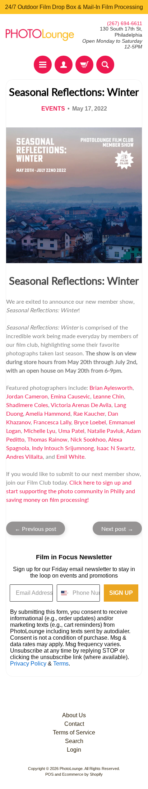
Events (53, 109)
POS (49, 774)
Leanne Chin (108, 396)
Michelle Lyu (39, 430)
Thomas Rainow (47, 439)
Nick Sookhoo (88, 439)
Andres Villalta (24, 456)
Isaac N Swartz (115, 447)
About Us (74, 715)
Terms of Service (74, 732)
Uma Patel (71, 430)
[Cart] (84, 65)
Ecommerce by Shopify (82, 774)
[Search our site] (105, 65)
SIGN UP (121, 593)
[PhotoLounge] (40, 35)
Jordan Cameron (27, 396)
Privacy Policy (28, 663)
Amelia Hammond (48, 413)
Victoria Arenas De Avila (81, 404)
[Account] (64, 65)
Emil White (70, 456)
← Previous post (35, 528)
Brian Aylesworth (111, 387)
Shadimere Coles (27, 404)
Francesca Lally (52, 422)
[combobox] (63, 593)
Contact (74, 724)
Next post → (117, 528)
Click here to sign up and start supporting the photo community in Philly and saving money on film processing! (70, 491)
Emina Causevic (70, 396)
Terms (61, 663)
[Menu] (43, 65)
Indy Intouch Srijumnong (63, 447)
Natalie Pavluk (105, 430)
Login (74, 750)
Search (74, 741)
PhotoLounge (71, 768)
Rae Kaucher (89, 413)
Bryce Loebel (90, 422)
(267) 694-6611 (124, 23)
